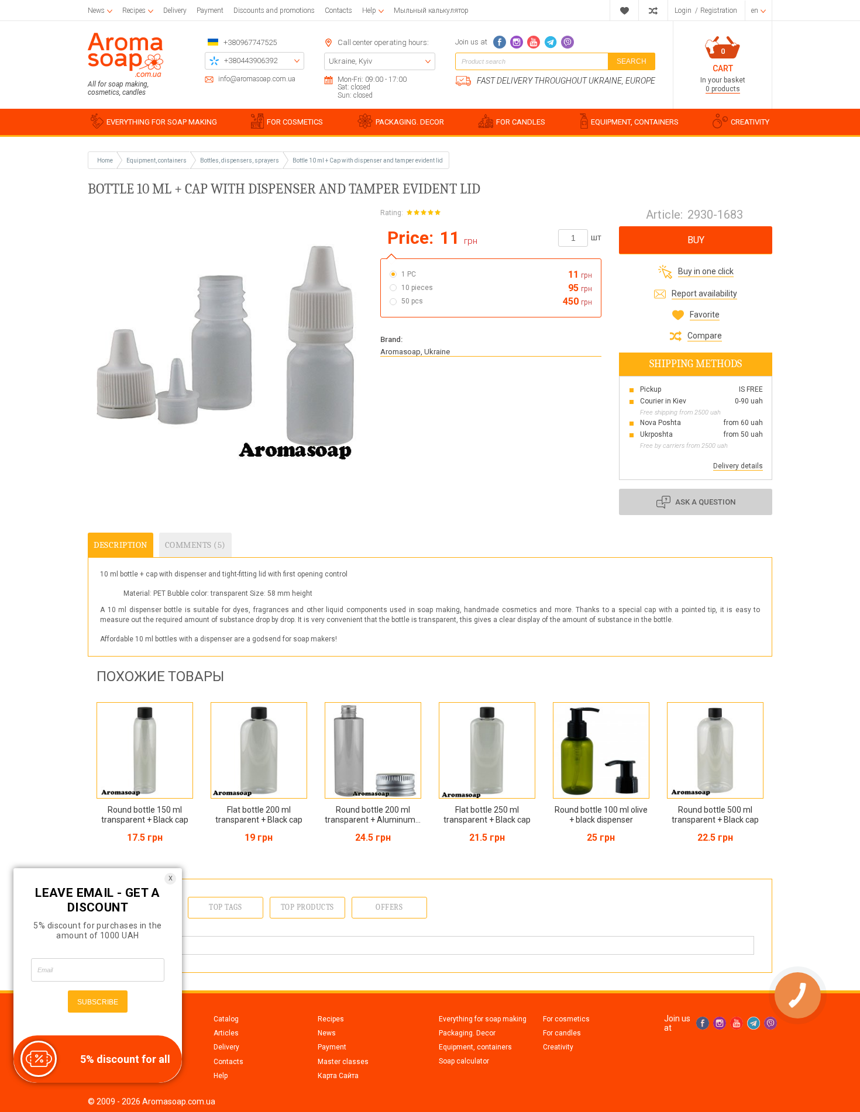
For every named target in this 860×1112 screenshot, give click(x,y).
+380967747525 (250, 42)
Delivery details (738, 466)
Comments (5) (195, 545)
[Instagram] (516, 42)
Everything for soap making (483, 1019)
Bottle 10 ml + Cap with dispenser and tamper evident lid (368, 160)
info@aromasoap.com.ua (256, 79)
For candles (562, 1033)
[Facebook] (499, 42)
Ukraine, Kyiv (350, 61)
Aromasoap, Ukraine (415, 351)
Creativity (558, 1047)
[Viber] (567, 42)
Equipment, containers (475, 1047)
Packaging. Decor (467, 1033)
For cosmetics (566, 1019)
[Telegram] (550, 42)
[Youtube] (533, 42)
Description (120, 545)
